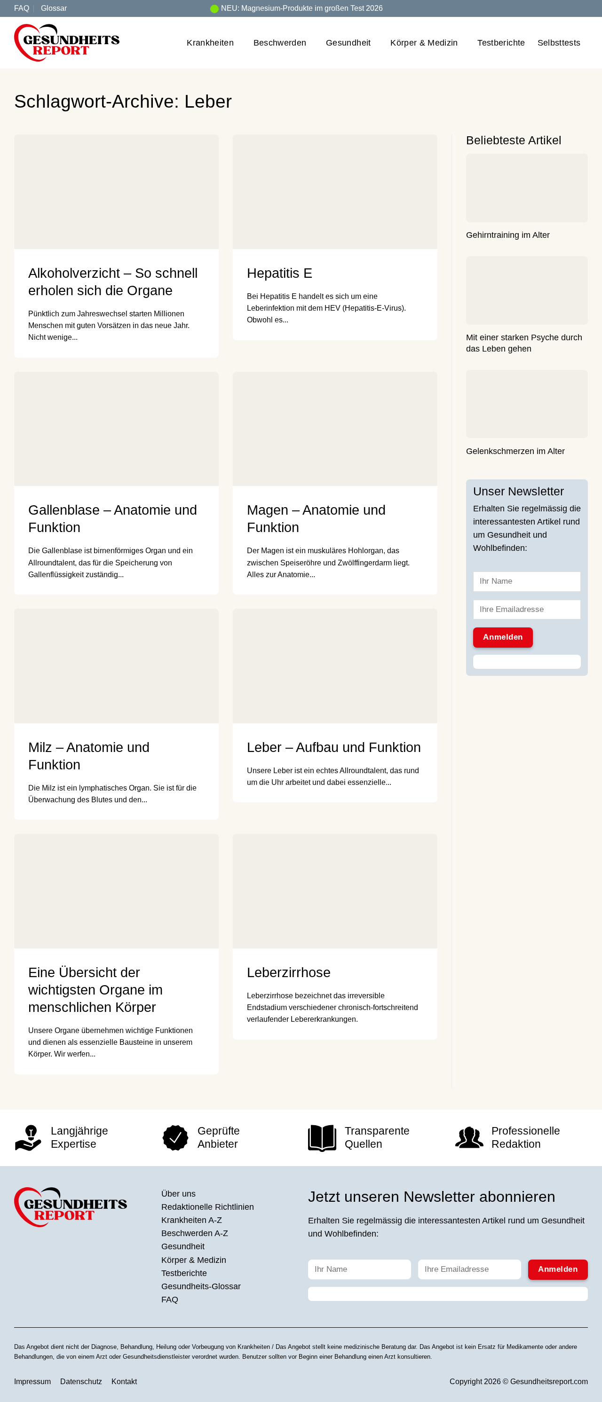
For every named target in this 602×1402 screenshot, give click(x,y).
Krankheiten (210, 42)
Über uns (178, 1193)
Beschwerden (280, 42)
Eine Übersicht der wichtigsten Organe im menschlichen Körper (95, 990)
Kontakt (124, 1382)
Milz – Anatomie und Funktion (89, 756)
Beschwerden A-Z (194, 1233)
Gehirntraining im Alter (508, 235)
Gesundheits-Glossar (201, 1286)
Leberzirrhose (289, 972)
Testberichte (501, 42)
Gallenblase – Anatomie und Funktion (112, 518)
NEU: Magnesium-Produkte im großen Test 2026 (302, 8)
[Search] (584, 8)
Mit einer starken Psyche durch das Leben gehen (524, 343)
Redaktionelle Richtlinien (207, 1207)
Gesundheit (348, 42)
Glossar (54, 8)
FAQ (21, 8)
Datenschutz (81, 1382)
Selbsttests (559, 42)
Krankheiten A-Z (191, 1220)
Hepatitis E (279, 273)
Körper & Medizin (424, 42)
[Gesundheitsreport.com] (66, 43)
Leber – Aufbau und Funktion (334, 747)
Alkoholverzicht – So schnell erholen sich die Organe (113, 282)
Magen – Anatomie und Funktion (316, 518)
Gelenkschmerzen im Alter (515, 451)
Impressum (32, 1382)
